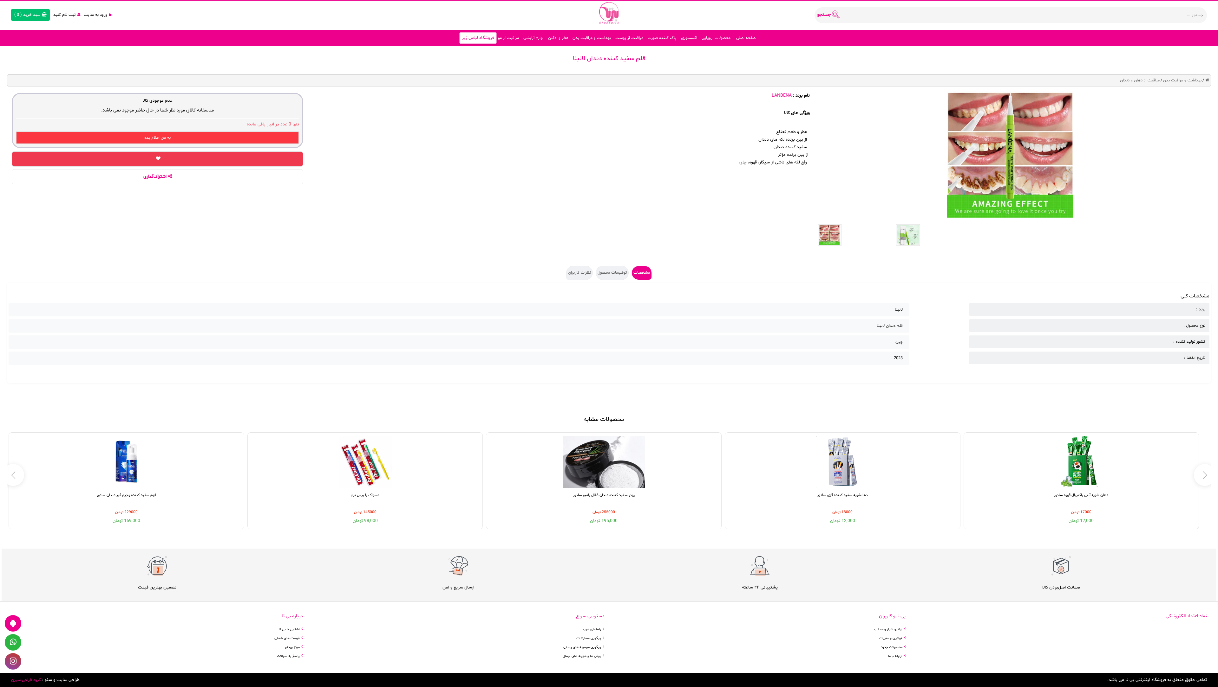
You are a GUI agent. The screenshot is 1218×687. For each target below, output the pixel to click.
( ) (27, 15)
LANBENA (782, 95)
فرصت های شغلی (287, 638)
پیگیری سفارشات (588, 638)
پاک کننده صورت (662, 38)
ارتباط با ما (895, 656)
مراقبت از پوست (629, 38)
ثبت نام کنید (64, 15)
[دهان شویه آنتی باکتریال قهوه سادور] (1081, 462)
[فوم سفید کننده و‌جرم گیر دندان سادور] (126, 462)
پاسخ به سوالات (288, 656)
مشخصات (641, 273)
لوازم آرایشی (533, 38)
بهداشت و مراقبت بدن (592, 38)
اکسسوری (689, 38)
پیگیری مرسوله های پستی (582, 647)
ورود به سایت (95, 15)
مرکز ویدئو (292, 647)
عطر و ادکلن (558, 38)
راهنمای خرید (591, 629)
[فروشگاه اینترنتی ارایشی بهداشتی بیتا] (609, 13)
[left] (1205, 475)
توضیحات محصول (612, 273)
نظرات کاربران (579, 273)
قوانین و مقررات (890, 638)
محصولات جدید (891, 647)
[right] (13, 475)
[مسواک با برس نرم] (365, 462)
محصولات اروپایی (716, 38)
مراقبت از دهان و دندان (1140, 80)
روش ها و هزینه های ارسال (582, 656)
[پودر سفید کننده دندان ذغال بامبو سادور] (604, 462)
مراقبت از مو (508, 38)
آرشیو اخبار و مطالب (888, 629)
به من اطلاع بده (157, 138)
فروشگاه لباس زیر (478, 38)
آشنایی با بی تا (289, 629)
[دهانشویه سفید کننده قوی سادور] (842, 462)
